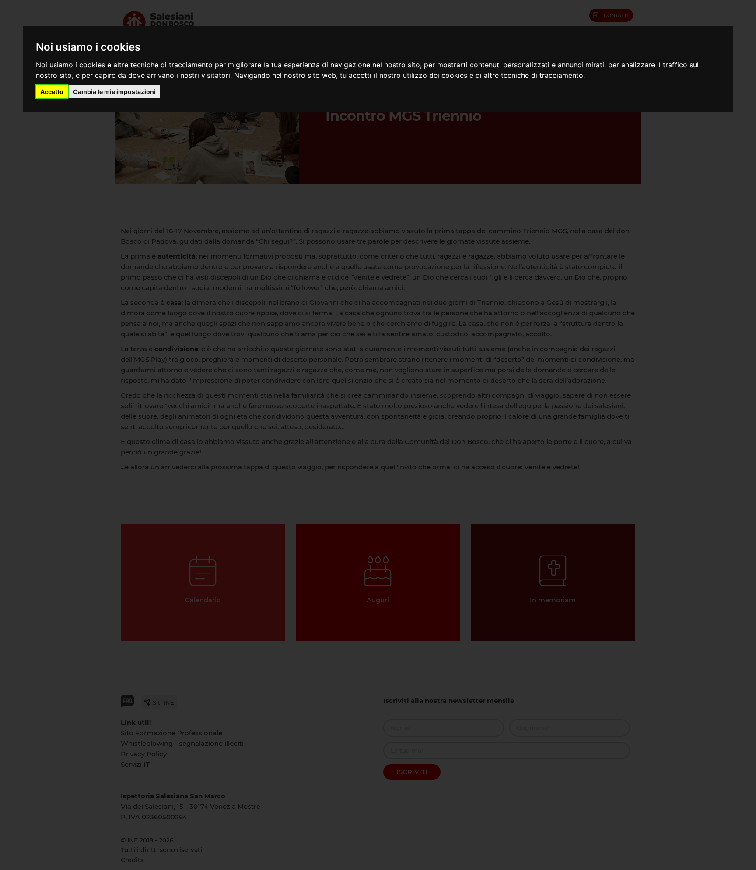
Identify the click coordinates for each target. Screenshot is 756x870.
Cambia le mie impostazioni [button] (114, 91)
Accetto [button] (51, 91)
